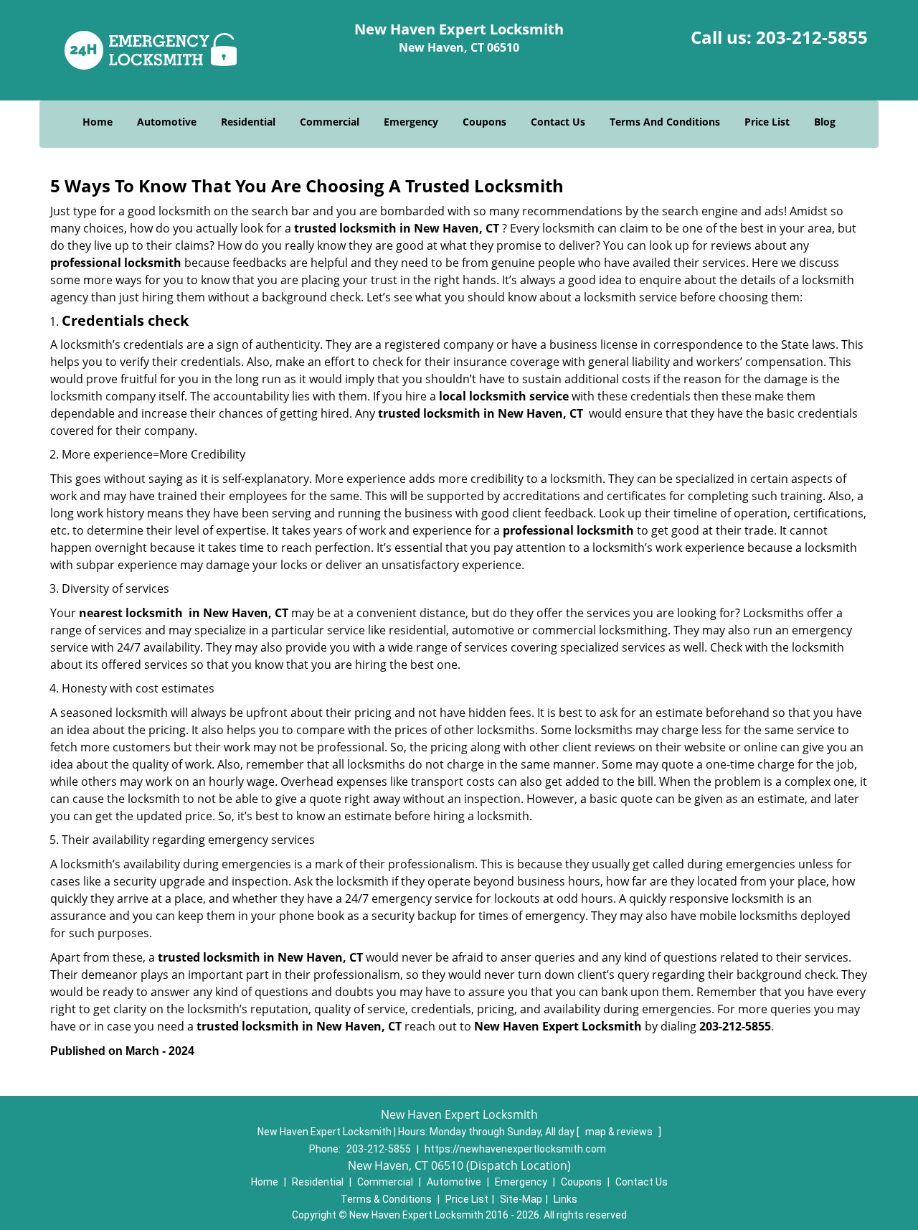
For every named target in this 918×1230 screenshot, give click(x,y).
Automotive (167, 121)
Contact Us (558, 121)
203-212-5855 (812, 37)
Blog (825, 121)
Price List (767, 121)
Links (565, 1199)
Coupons (484, 121)
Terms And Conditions (665, 121)
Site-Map (521, 1199)
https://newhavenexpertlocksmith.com (515, 1149)
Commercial (329, 121)
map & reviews (620, 1131)
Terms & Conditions (386, 1199)
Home (97, 121)
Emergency (411, 121)
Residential (248, 121)
